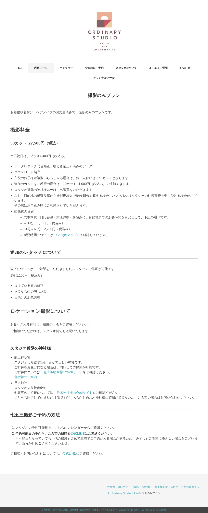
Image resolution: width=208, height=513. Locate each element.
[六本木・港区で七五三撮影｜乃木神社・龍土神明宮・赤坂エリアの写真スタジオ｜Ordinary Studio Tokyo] (104, 9)
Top (20, 67)
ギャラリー (66, 67)
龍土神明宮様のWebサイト (63, 372)
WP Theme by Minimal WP (154, 510)
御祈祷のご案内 (25, 377)
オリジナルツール (104, 77)
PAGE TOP (199, 494)
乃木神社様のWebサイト (74, 392)
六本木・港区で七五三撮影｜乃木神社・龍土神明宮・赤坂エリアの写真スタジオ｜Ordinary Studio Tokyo (92, 510)
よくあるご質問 (158, 67)
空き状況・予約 (94, 67)
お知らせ (185, 67)
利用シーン (41, 67)
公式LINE (78, 433)
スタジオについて (126, 67)
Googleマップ (66, 235)
